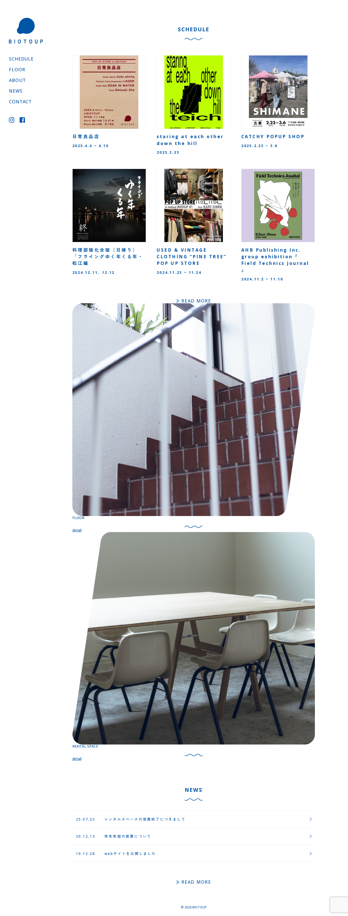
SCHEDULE (21, 59)
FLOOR (17, 69)
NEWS (16, 91)
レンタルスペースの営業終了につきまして (145, 819)
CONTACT (20, 101)
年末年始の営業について (128, 836)
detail (77, 530)
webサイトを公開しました (130, 853)
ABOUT (17, 80)
